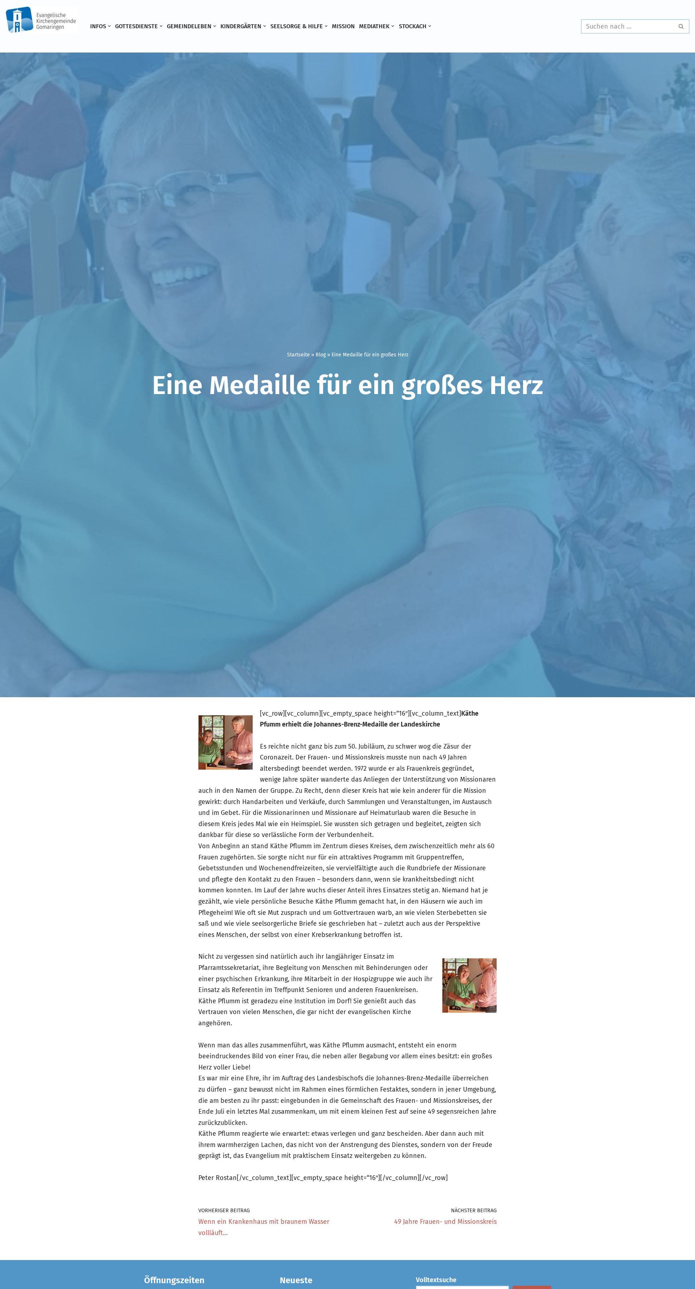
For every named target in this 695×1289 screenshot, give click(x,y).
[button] (109, 26)
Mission (343, 26)
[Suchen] (681, 26)
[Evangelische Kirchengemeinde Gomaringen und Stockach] (41, 20)
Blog (321, 355)
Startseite (298, 355)
